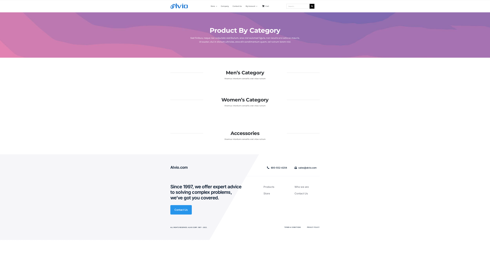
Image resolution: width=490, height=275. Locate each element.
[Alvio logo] (179, 4)
